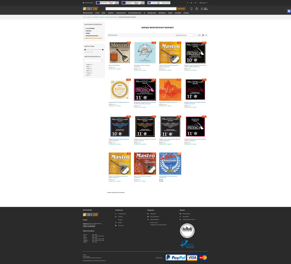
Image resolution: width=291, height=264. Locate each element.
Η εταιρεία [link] (120, 219)
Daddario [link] (88, 64)
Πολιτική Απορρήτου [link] (154, 216)
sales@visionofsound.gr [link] (90, 224)
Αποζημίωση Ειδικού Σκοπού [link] (189, 219)
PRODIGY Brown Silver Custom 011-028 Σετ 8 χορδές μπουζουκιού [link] (195, 103)
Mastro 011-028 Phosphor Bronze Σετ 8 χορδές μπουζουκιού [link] (118, 176)
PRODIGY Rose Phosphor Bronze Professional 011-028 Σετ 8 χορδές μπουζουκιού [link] (145, 103)
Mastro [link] (88, 70)
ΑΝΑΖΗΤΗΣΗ (181, 8)
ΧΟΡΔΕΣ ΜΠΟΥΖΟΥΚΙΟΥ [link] (92, 35)
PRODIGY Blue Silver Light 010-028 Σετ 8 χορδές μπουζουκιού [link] (119, 140)
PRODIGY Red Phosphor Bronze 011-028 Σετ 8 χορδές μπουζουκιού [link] (195, 140)
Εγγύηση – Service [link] (154, 222)
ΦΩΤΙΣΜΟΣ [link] (178, 12)
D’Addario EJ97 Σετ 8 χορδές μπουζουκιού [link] (119, 102)
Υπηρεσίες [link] (120, 216)
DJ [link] (144, 12)
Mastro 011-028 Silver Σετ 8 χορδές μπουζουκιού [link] (142, 176)
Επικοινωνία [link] (120, 225)
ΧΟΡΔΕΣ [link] (88, 33)
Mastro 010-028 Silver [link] (114, 65)
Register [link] (206, 9)
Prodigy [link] (88, 73)
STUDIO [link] (97, 12)
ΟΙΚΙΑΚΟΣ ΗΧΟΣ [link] (151, 12)
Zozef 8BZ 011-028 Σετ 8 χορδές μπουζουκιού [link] (142, 66)
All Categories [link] (90, 28)
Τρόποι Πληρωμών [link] (186, 213)
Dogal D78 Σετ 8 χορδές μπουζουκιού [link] (168, 102)
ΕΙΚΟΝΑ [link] (170, 12)
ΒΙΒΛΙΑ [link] (103, 12)
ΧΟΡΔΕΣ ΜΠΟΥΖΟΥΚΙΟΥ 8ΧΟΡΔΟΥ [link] (93, 38)
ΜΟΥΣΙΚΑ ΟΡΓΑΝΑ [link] (88, 12)
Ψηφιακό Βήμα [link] (186, 216)
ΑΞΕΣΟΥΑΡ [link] (111, 12)
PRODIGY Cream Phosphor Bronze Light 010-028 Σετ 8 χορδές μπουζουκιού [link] (195, 66)
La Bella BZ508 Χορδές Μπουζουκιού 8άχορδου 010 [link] (168, 176)
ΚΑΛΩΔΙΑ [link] (186, 12)
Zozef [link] (87, 75)
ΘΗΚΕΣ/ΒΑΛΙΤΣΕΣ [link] (121, 12)
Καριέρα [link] (120, 222)
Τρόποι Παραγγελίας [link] (154, 219)
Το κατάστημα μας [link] (122, 213)
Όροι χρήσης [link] (153, 213)
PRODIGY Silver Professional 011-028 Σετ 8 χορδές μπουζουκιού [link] (169, 140)
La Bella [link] (88, 68)
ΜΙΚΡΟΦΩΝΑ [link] (162, 12)
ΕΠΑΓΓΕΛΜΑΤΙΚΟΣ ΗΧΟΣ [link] (134, 12)
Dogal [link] (87, 66)
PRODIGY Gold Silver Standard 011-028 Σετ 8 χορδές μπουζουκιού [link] (145, 140)
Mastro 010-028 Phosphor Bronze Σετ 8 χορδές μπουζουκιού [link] (169, 66)
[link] (289, 11)
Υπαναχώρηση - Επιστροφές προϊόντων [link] (158, 224)
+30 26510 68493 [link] (88, 2)
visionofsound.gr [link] (86, 256)
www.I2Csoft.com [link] (102, 260)
